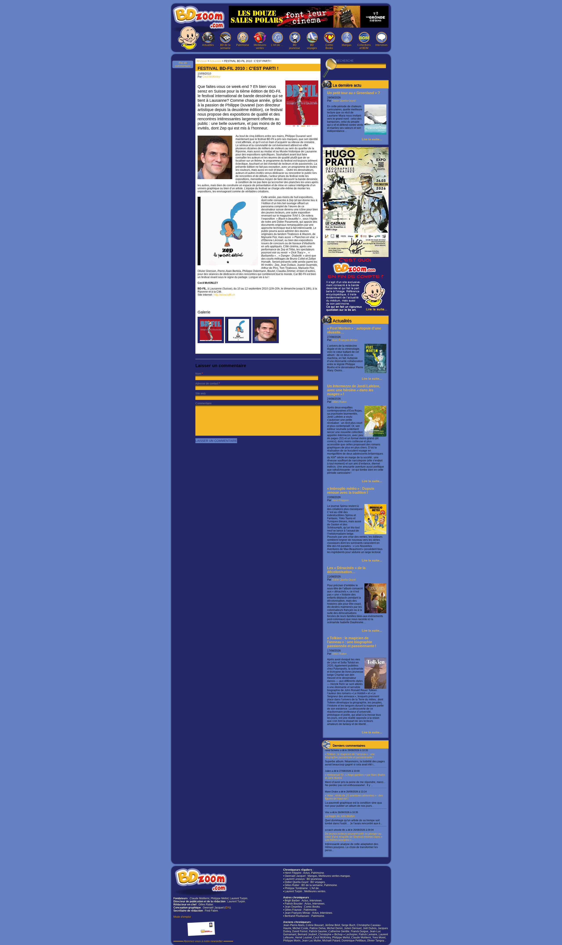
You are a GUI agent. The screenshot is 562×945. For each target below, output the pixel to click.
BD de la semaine (225, 47)
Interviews (381, 45)
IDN (227, 907)
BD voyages (312, 47)
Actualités (208, 45)
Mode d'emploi (182, 916)
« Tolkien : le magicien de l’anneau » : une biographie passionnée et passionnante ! (351, 642)
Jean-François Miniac (345, 340)
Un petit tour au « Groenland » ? (353, 93)
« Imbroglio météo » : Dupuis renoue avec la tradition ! (350, 490)
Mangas (346, 45)
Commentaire (203, 403)
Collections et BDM (364, 47)
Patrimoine (242, 45)
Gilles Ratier (339, 401)
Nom (198, 373)
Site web (200, 393)
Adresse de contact (206, 383)
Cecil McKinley (211, 76)
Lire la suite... (372, 139)
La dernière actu (347, 85)
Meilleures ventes (260, 47)
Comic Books (329, 47)
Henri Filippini (340, 500)
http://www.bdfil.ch (224, 294)
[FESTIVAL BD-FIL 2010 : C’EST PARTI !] (211, 342)
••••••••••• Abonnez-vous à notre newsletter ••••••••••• (203, 941)
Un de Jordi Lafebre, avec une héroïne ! (353, 390)
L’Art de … (277, 45)
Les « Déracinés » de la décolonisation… (346, 570)
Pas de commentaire (183, 64)
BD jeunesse (294, 47)
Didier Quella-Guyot (344, 100)
